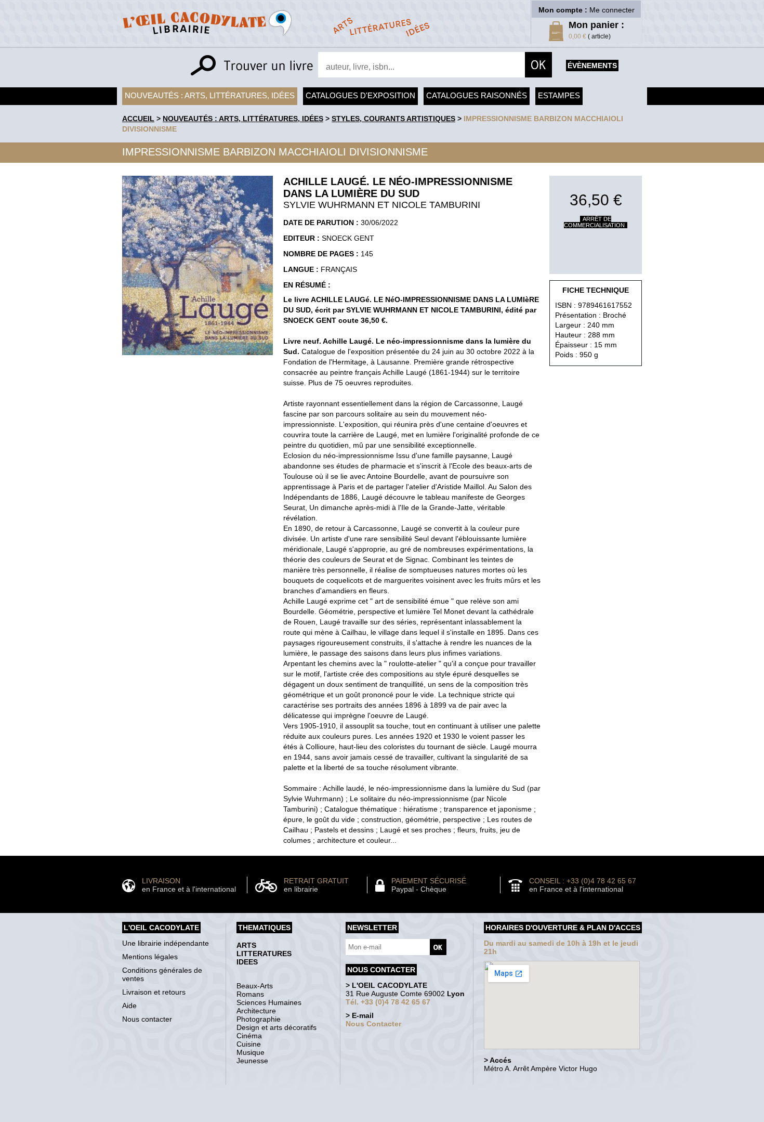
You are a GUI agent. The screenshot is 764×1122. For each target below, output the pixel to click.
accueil (138, 118)
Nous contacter (147, 1019)
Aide (129, 1005)
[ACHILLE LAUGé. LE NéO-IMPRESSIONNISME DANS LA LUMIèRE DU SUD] (197, 358)
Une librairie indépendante (165, 943)
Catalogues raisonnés (476, 95)
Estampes (559, 95)
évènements (592, 65)
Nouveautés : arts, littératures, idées (210, 95)
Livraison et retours (154, 992)
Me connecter (612, 10)
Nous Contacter (373, 1024)
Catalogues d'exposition (360, 95)
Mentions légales (150, 957)
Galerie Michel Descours (379, 1116)
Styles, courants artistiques (393, 118)
